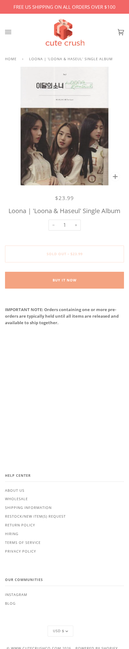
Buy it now (65, 280)
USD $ (58, 631)
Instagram (16, 595)
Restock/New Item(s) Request (35, 516)
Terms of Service (23, 542)
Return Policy (20, 525)
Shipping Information (28, 507)
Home (11, 59)
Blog (10, 603)
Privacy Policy (20, 551)
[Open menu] (14, 32)
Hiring (11, 534)
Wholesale (16, 499)
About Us (14, 490)
